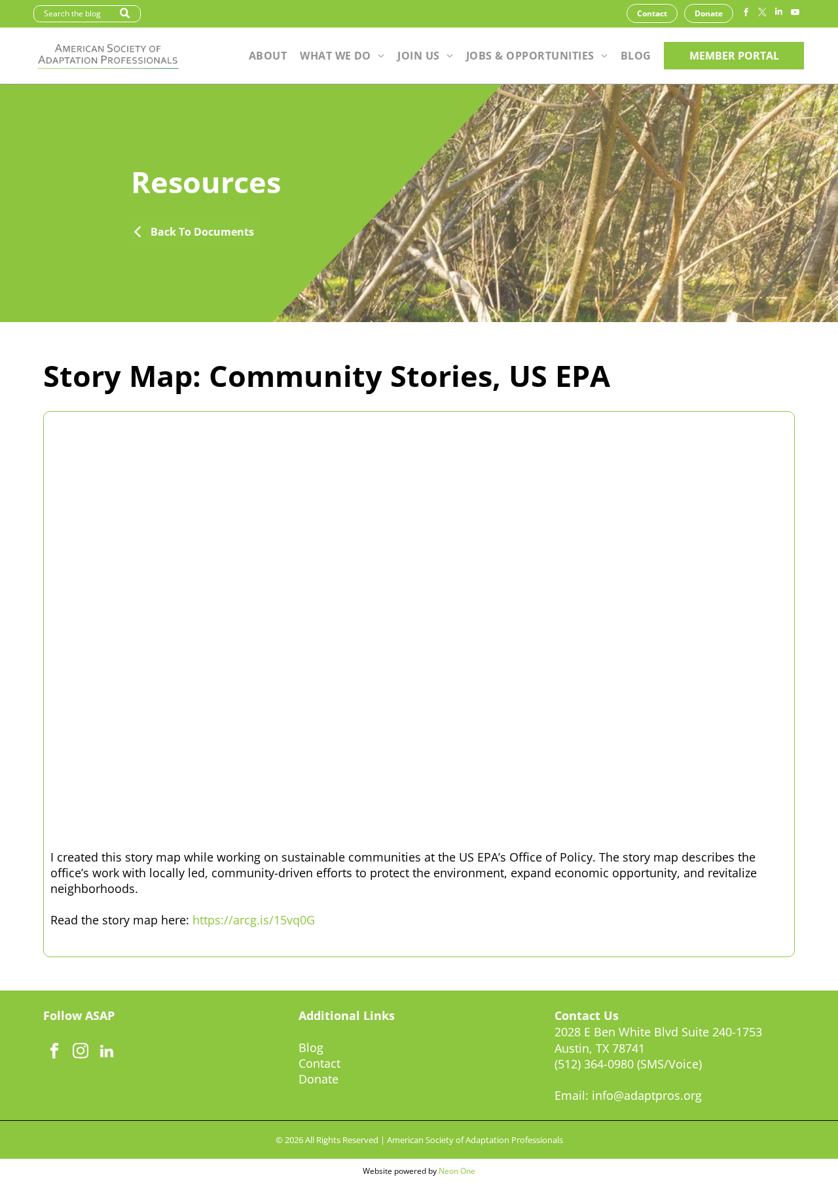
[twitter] (762, 13)
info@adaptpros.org (647, 1095)
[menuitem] (267, 55)
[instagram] (80, 1053)
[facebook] (745, 13)
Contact (319, 1063)
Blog (311, 1047)
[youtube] (794, 13)
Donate (318, 1079)
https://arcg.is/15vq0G (253, 920)
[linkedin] (778, 13)
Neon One (457, 1170)
